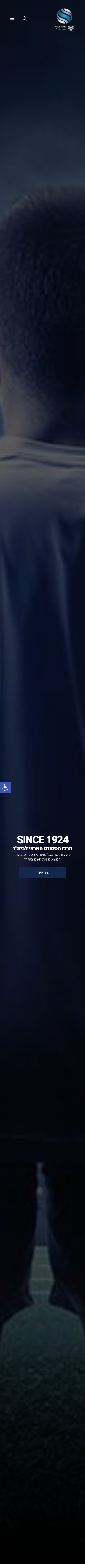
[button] (5, 787)
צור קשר (42, 872)
